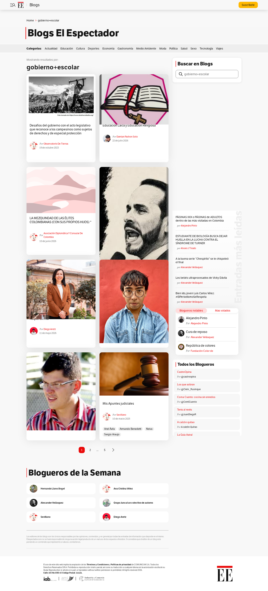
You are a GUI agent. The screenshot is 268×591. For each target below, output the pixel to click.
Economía (108, 48)
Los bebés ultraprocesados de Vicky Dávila (202, 277)
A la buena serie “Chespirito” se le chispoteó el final (202, 260)
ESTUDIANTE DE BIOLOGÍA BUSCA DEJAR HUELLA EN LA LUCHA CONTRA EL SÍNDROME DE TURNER (201, 239)
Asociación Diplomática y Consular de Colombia (63, 235)
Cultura (80, 48)
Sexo (194, 48)
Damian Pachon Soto (127, 136)
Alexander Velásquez (192, 267)
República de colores (200, 346)
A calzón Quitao (189, 426)
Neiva (149, 429)
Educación (66, 48)
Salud (184, 48)
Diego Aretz (50, 329)
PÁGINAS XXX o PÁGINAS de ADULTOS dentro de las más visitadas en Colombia (200, 218)
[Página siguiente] (113, 450)
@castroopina (188, 376)
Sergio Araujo (111, 434)
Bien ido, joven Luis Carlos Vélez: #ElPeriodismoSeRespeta (195, 295)
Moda (162, 48)
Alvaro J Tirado (188, 248)
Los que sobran (186, 384)
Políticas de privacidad (121, 564)
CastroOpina (184, 372)
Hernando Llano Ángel (53, 488)
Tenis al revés (184, 409)
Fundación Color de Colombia (202, 351)
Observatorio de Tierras (56, 143)
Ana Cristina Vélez (123, 488)
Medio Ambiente (146, 48)
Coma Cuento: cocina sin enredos (196, 397)
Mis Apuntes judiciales (118, 404)
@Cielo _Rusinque (191, 389)
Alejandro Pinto (189, 225)
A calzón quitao (186, 422)
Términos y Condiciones (98, 564)
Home (30, 20)
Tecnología (206, 48)
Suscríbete (248, 5)
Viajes (219, 48)
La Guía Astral (184, 434)
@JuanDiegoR (188, 414)
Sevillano (121, 414)
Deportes (93, 48)
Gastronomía (125, 48)
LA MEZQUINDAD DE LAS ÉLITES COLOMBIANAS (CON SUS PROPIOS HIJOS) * (60, 220)
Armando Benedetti (130, 429)
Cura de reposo (196, 332)
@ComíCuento (189, 401)
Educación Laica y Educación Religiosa (129, 125)
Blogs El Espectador (73, 33)
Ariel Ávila (109, 429)
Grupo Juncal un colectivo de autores (133, 502)
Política (173, 48)
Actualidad (51, 48)
